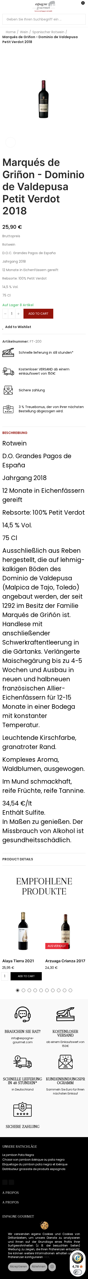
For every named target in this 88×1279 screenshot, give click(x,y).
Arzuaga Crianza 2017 (65, 960)
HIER (46, 1257)
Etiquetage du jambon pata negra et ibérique (34, 1164)
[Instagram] (11, 1182)
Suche (80, 19)
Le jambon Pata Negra (18, 1155)
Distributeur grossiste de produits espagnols (33, 1169)
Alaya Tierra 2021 (18, 960)
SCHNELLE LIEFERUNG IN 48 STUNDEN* (22, 1081)
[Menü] (4, 6)
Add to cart (38, 313)
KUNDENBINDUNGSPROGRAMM (65, 1081)
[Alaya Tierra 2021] (22, 931)
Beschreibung (14, 432)
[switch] (77, 1272)
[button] (17, 990)
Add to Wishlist (18, 327)
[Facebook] (5, 1182)
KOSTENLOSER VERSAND (65, 1033)
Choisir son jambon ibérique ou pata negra (33, 1160)
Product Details (17, 859)
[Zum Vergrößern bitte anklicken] (10, 142)
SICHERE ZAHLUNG (22, 1126)
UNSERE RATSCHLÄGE (19, 1146)
